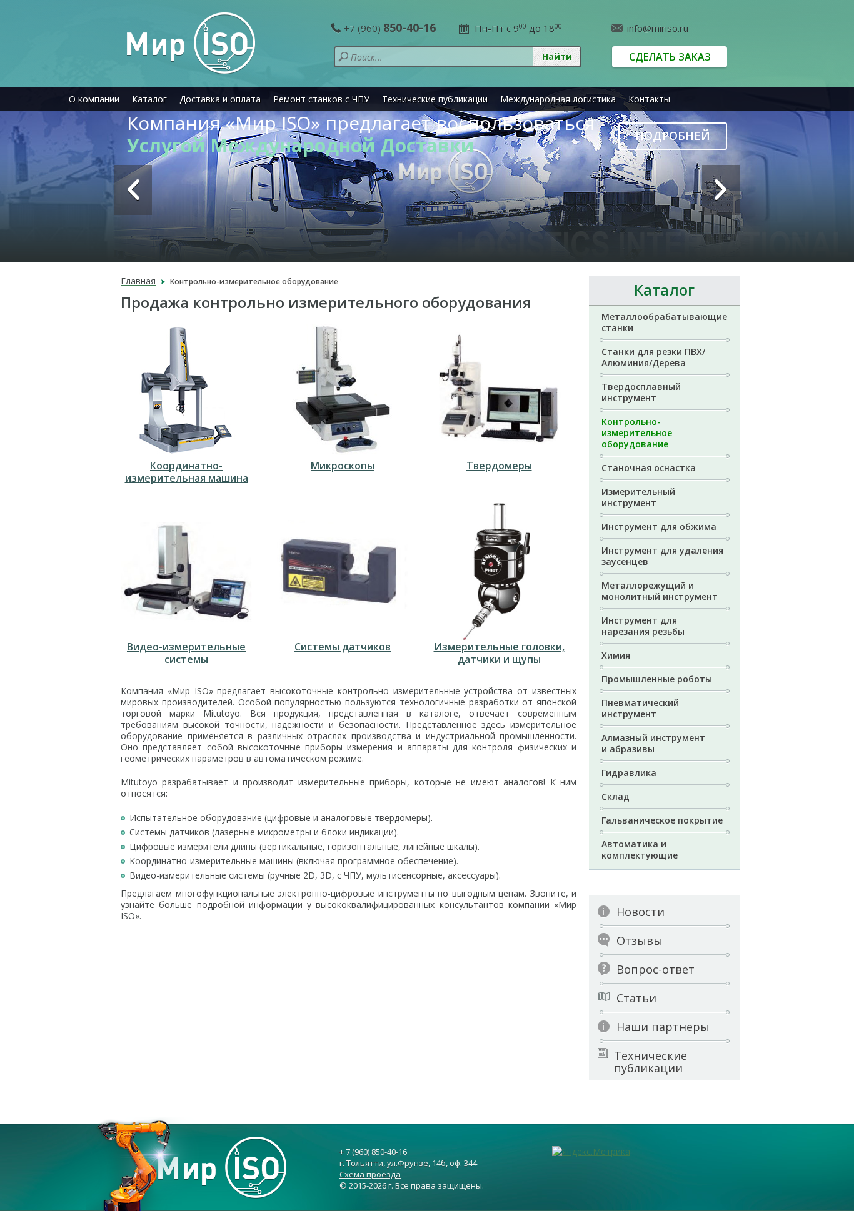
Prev (133, 190)
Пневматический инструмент (640, 708)
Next (721, 190)
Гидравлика (628, 773)
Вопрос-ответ (655, 969)
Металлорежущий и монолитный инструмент (659, 590)
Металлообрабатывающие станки (664, 322)
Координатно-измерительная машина (186, 471)
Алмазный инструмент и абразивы (653, 743)
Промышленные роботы (656, 679)
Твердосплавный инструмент (641, 392)
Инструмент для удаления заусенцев (662, 555)
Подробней (672, 135)
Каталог (149, 99)
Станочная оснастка (648, 468)
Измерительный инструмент (638, 497)
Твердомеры (499, 465)
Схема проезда (370, 1174)
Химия (615, 655)
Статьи (636, 997)
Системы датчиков (342, 646)
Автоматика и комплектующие (639, 849)
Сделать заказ (670, 57)
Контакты (649, 99)
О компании (94, 99)
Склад (615, 796)
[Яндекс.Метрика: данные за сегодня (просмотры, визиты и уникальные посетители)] (591, 1151)
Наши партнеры (663, 1026)
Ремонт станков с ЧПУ (321, 99)
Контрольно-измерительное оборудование (636, 433)
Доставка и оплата (220, 99)
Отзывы (639, 940)
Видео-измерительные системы (186, 652)
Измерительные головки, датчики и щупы (499, 652)
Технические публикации (435, 99)
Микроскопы (342, 465)
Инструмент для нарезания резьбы (643, 625)
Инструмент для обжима (658, 526)
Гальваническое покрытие (662, 820)
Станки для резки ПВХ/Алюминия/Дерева (653, 357)
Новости (640, 911)
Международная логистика (558, 99)
